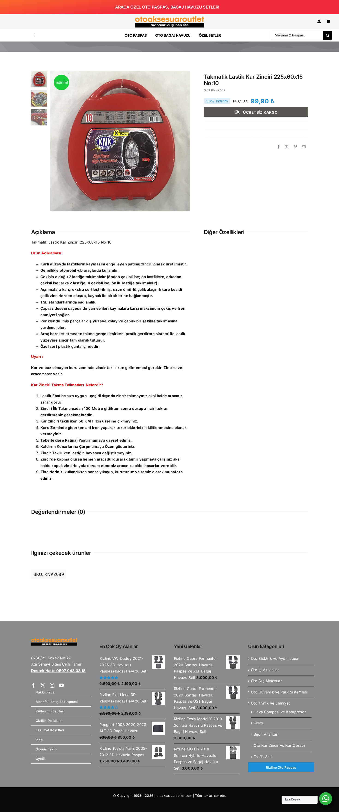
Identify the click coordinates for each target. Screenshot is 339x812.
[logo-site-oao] (169, 17)
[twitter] (42, 685)
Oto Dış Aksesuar (266, 680)
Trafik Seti (263, 756)
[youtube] (61, 685)
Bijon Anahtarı (266, 734)
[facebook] (33, 685)
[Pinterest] (295, 147)
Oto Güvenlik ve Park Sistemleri (279, 692)
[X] (287, 147)
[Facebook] (278, 147)
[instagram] (52, 685)
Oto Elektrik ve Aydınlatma (274, 658)
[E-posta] (304, 147)
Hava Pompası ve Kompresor (280, 712)
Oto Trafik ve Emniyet (270, 703)
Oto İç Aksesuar (265, 669)
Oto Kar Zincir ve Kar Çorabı (279, 745)
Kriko (258, 723)
